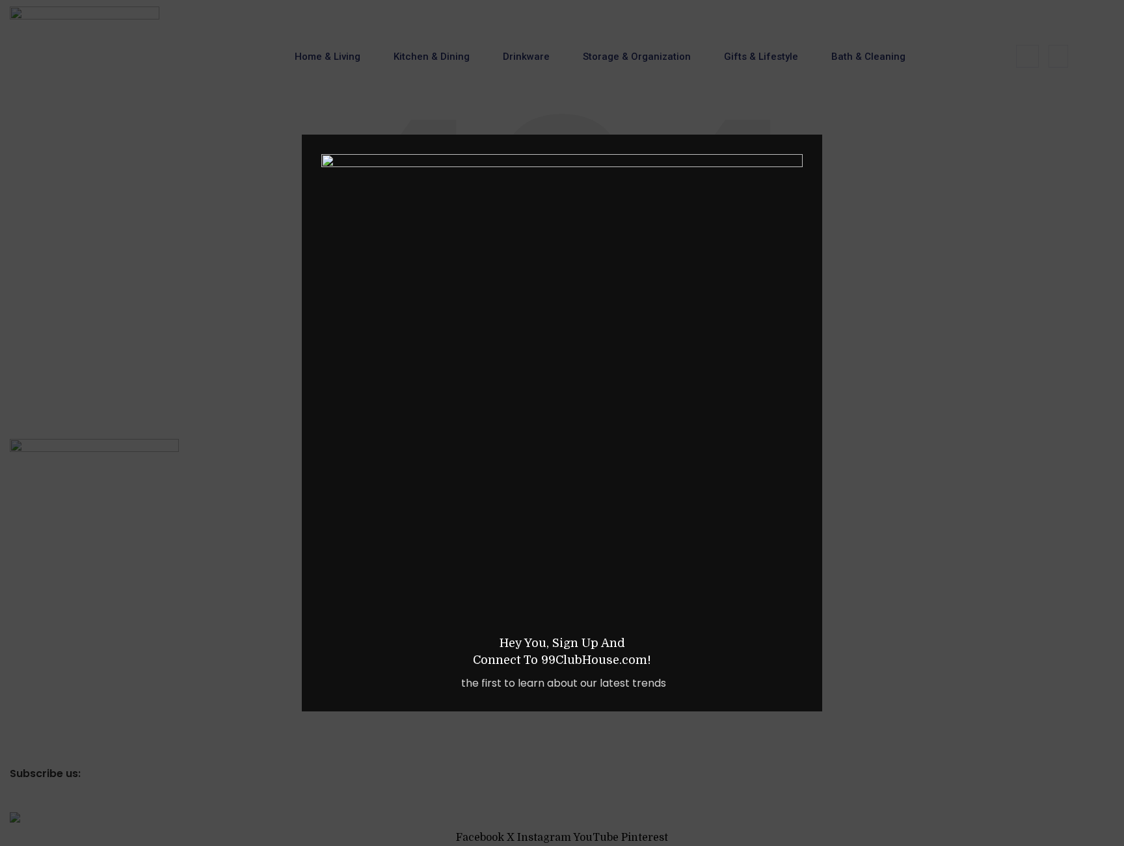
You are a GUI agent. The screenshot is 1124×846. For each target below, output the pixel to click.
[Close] (815, 118)
